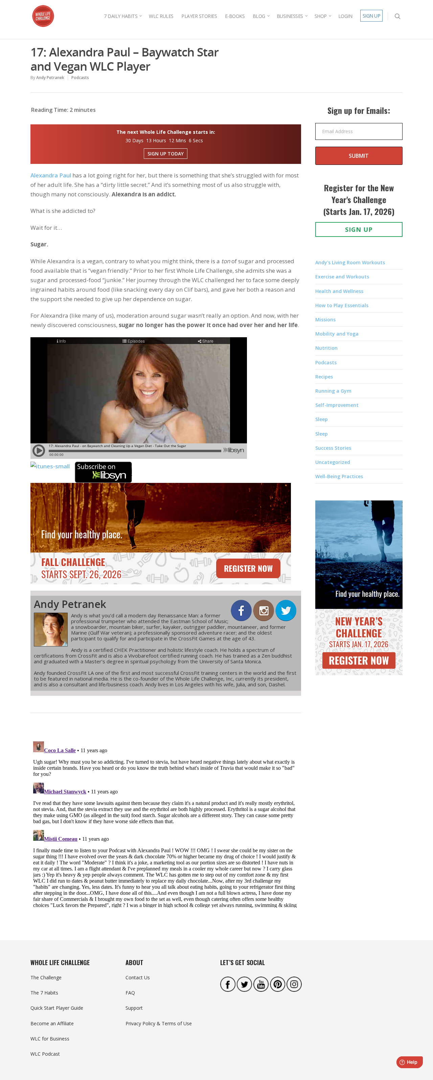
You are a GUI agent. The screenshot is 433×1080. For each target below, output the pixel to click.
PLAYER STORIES (199, 16)
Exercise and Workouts (342, 276)
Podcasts (80, 77)
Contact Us (138, 977)
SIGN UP (372, 16)
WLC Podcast (45, 1054)
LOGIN (345, 16)
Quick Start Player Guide (56, 1008)
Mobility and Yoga (337, 333)
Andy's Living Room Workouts (350, 262)
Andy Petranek (50, 77)
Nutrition (326, 348)
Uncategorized (332, 462)
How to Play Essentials (341, 305)
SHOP (321, 16)
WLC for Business (49, 1038)
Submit (359, 155)
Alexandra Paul (50, 175)
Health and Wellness (339, 291)
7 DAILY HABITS (120, 16)
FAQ (130, 992)
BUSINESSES (290, 16)
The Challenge (46, 977)
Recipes (324, 376)
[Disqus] (165, 823)
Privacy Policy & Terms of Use (159, 1023)
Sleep (321, 419)
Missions (325, 319)
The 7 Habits (44, 992)
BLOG (259, 16)
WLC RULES (161, 16)
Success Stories (333, 448)
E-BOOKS (235, 16)
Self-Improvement (337, 405)
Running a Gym (333, 391)
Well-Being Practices (339, 476)
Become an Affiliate (52, 1023)
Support (134, 1008)
